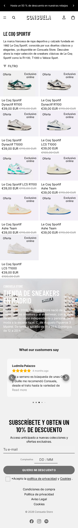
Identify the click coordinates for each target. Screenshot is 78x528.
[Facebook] (31, 521)
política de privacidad (42, 478)
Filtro (13, 66)
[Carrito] (73, 17)
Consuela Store (44, 511)
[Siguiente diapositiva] (73, 5)
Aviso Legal (39, 499)
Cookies (65, 478)
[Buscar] (13, 17)
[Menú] (5, 17)
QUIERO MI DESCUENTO (39, 470)
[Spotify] (46, 521)
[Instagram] (39, 521)
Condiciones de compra (39, 489)
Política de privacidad (39, 494)
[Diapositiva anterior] (4, 5)
